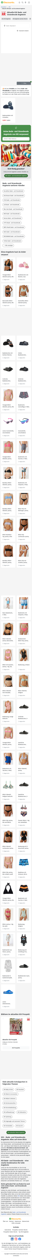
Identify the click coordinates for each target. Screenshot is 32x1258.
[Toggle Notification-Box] (19, 2)
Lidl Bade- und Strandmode (11, 204)
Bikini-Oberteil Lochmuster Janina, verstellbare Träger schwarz (7, 848)
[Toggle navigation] (29, 2)
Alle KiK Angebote (6, 18)
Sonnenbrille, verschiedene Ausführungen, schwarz (22, 432)
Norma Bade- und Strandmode (12, 218)
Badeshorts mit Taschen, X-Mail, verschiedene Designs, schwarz (23, 899)
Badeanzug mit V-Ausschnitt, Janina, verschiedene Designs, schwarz (23, 848)
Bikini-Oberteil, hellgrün (22, 691)
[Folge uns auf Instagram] (16, 1239)
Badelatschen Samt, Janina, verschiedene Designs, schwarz (24, 977)
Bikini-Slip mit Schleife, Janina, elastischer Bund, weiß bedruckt (23, 562)
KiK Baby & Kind (8, 1089)
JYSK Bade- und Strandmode (12, 200)
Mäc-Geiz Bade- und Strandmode (13, 209)
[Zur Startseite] (8, 2)
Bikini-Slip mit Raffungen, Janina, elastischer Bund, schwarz (23, 510)
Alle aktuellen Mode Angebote (16, 1132)
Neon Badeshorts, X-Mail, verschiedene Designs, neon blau (7, 614)
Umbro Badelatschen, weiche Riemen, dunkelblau (22, 354)
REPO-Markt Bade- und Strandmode (14, 227)
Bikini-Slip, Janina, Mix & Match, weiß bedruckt (7, 873)
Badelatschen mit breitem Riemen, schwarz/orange (7, 354)
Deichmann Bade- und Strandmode (14, 195)
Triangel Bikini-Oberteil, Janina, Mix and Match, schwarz (8, 899)
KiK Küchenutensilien (10, 1103)
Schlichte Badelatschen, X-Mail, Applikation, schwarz (23, 718)
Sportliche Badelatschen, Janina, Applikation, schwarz (23, 744)
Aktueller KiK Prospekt (9, 1039)
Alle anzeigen (9, 245)
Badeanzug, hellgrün (21, 925)
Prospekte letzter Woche (10, 1232)
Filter (24, 83)
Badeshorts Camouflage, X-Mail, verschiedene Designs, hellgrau (23, 406)
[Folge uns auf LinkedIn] (12, 1239)
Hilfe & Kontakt (16, 1223)
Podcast (11, 1221)
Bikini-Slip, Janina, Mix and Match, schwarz (7, 822)
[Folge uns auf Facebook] (19, 1239)
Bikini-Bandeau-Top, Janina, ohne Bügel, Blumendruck (8, 536)
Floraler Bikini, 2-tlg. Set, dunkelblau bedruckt (24, 822)
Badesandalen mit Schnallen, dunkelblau (7, 117)
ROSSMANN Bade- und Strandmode (14, 236)
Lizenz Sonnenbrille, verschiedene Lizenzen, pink (8, 432)
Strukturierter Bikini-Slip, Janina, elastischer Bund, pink (23, 640)
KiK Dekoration (22, 1112)
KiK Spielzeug (7, 1117)
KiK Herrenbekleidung (10, 1107)
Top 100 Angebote (24, 1232)
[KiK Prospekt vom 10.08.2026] (16, 1027)
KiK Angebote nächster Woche (20, 18)
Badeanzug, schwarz (24, 665)
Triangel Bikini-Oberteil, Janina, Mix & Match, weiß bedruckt (8, 406)
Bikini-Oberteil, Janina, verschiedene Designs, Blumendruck (22, 770)
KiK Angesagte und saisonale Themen (14, 1121)
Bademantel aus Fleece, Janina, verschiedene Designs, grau (7, 951)
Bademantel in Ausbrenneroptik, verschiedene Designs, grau (7, 977)
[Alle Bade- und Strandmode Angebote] (16, 155)
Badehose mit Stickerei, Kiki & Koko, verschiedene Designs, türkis (23, 873)
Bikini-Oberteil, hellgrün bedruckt (7, 795)
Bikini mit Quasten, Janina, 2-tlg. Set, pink (7, 666)
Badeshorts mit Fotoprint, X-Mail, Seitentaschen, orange (23, 484)
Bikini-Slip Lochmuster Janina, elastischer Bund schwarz (23, 536)
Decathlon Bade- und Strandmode (13, 191)
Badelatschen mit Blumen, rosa (23, 276)
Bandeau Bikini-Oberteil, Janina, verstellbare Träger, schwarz (7, 484)
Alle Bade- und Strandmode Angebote (16, 175)
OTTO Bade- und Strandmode (12, 223)
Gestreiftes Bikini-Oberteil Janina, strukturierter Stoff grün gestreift (23, 302)
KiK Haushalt (20, 1089)
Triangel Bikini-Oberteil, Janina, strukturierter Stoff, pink (7, 458)
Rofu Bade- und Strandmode (12, 232)
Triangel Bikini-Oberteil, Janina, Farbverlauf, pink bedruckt (7, 744)
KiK (19, 1196)
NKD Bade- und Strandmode (12, 214)
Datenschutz (25, 1221)
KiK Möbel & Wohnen (9, 1098)
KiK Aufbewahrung (9, 1112)
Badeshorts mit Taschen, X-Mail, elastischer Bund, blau (7, 770)
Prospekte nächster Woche (19, 1230)
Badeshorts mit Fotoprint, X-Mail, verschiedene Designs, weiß (23, 614)
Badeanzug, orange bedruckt (7, 717)
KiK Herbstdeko (8, 1126)
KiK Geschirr (19, 1126)
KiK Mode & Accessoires (10, 1094)
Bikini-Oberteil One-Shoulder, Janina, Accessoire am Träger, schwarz (7, 692)
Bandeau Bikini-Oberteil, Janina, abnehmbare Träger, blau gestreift (8, 510)
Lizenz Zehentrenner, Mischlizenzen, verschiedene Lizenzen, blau (6, 1003)
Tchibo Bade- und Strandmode (12, 241)
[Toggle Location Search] (25, 2)
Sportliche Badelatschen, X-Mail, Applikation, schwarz (23, 796)
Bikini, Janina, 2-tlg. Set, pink (7, 925)
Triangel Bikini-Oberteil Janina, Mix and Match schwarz (8, 276)
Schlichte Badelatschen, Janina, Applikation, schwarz (7, 380)
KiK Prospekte (16, 1048)
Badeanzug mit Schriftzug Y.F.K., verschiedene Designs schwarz (22, 951)
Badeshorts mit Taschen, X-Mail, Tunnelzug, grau (22, 458)
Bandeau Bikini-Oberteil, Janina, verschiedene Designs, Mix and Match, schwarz (7, 562)
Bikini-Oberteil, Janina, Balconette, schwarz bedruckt (7, 640)
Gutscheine (8, 1230)
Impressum (18, 1221)
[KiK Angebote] (3, 13)
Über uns (5, 1221)
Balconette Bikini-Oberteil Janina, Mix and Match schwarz (8, 302)
